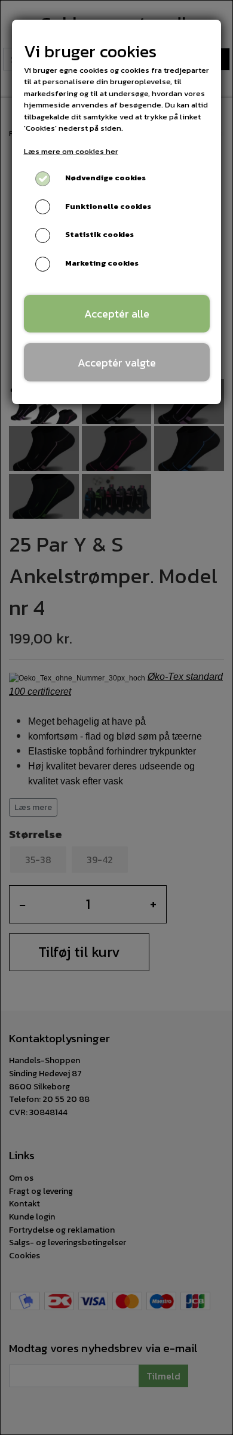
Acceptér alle (116, 314)
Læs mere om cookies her (71, 151)
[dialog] (116, 717)
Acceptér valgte (117, 363)
